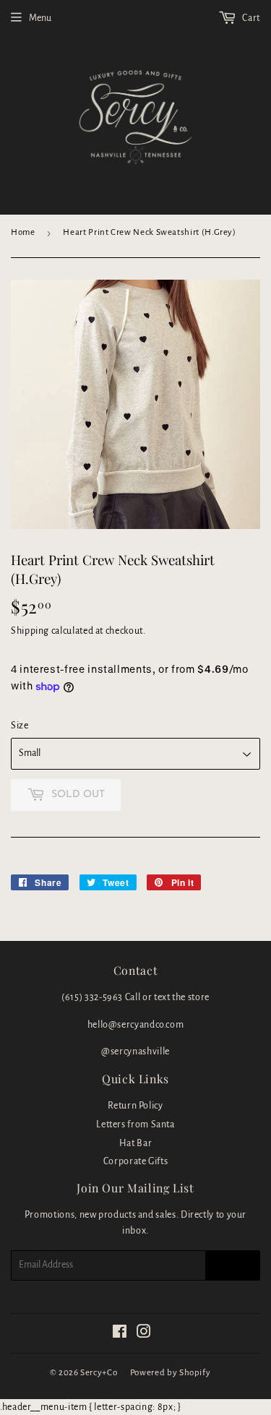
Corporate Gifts (135, 1161)
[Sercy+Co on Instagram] (144, 1334)
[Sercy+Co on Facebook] (120, 1334)
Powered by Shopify (170, 1372)
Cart (250, 18)
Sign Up (233, 1265)
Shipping (30, 631)
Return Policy (135, 1106)
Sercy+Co (98, 1372)
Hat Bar (135, 1143)
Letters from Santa (135, 1124)
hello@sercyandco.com (135, 1025)
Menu (40, 18)
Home (23, 232)
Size (20, 726)
